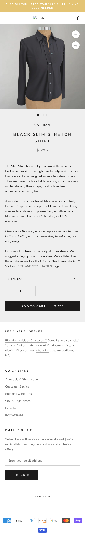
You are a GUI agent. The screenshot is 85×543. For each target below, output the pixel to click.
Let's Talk (11, 408)
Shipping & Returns (18, 394)
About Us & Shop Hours (22, 379)
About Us (42, 350)
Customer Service (17, 387)
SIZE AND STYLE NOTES (35, 266)
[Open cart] (79, 18)
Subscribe (22, 474)
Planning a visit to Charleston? (26, 340)
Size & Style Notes (18, 401)
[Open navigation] (6, 18)
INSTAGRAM (14, 415)
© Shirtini (42, 496)
